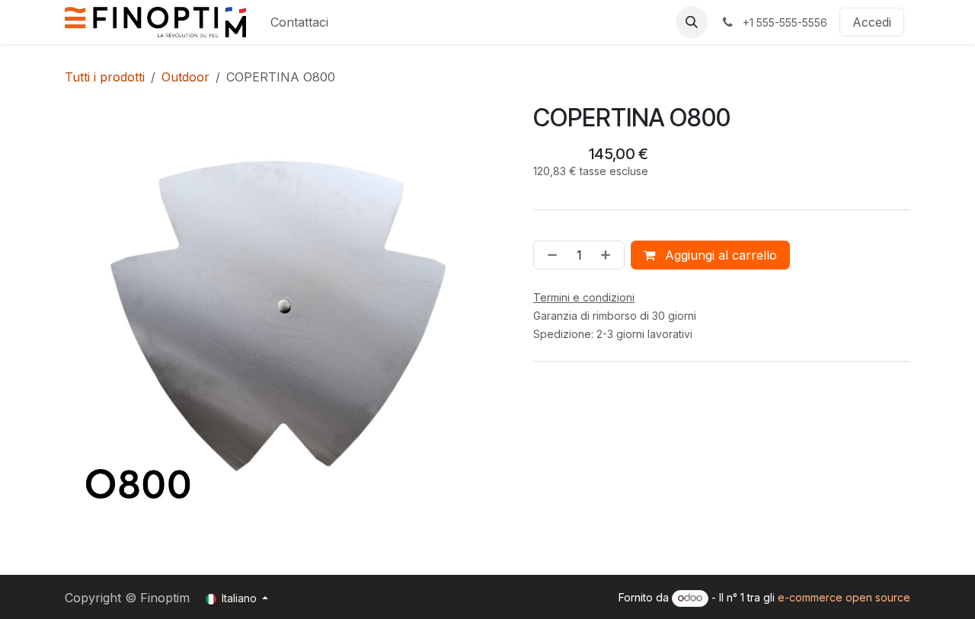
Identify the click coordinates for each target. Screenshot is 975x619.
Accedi (871, 22)
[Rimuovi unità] (549, 255)
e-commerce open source (844, 597)
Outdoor (185, 77)
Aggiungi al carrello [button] (719, 255)
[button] (692, 22)
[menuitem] (299, 22)
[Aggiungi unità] (608, 255)
